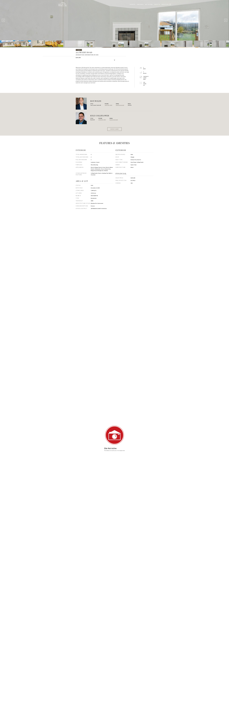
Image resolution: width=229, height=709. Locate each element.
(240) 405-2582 (102, 119)
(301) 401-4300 (108, 105)
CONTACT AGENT (114, 129)
